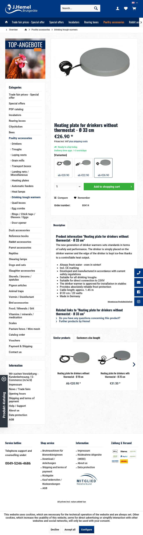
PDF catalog (16, 109)
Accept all (70, 529)
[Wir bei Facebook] (138, 292)
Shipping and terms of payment (22, 400)
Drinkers (16, 143)
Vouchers (14, 340)
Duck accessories (19, 230)
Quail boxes (18, 202)
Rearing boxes (17, 120)
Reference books (19, 236)
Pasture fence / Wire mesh (24, 329)
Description (59, 225)
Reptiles (13, 253)
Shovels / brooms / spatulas (20, 278)
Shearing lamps (18, 259)
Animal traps (16, 291)
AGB (11, 419)
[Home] (6, 22)
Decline (55, 529)
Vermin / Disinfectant (21, 297)
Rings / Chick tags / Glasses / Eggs (23, 215)
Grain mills (17, 160)
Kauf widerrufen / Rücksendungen (52, 481)
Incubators (15, 115)
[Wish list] (126, 8)
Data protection (18, 415)
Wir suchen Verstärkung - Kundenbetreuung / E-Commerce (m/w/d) (23, 377)
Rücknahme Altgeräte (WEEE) (90, 456)
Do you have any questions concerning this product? (89, 318)
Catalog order (17, 334)
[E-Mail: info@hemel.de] (138, 282)
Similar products (61, 337)
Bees (12, 132)
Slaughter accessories (22, 270)
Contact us (15, 352)
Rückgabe (47, 475)
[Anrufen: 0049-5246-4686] (138, 273)
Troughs (16, 149)
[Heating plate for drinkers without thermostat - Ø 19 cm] (73, 357)
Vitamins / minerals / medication (21, 316)
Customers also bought (88, 337)
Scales (13, 323)
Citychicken (15, 126)
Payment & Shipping (20, 346)
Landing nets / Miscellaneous (20, 173)
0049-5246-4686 (18, 463)
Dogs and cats (17, 265)
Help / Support (17, 406)
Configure (86, 529)
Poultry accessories (20, 138)
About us (14, 410)
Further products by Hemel (74, 321)
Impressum (15, 384)
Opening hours (17, 393)
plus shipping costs (78, 141)
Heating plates (20, 180)
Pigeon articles (18, 285)
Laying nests (19, 155)
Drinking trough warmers (26, 197)
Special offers (17, 103)
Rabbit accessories (20, 241)
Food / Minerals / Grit (21, 308)
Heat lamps (18, 191)
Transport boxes (21, 166)
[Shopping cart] (134, 8)
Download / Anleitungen (49, 461)
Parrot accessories (20, 247)
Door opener (18, 222)
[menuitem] (134, 8)
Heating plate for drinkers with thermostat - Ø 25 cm (115, 374)
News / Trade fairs (20, 389)
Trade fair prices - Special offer (24, 96)
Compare (62, 197)
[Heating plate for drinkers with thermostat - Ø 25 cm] (115, 357)
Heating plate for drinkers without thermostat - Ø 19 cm (73, 374)
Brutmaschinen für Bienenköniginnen (52, 452)
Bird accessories (18, 302)
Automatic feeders (22, 186)
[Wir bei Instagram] (138, 302)
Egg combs (18, 208)
